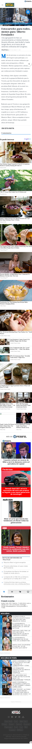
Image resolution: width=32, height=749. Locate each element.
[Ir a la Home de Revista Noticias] (9, 4)
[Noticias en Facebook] (12, 717)
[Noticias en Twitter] (16, 717)
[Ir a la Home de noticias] (16, 712)
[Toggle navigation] (2, 5)
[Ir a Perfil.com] (28, 1)
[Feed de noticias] (19, 717)
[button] (29, 64)
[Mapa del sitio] (23, 717)
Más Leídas (5, 613)
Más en (9, 437)
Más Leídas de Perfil (9, 658)
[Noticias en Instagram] (9, 717)
